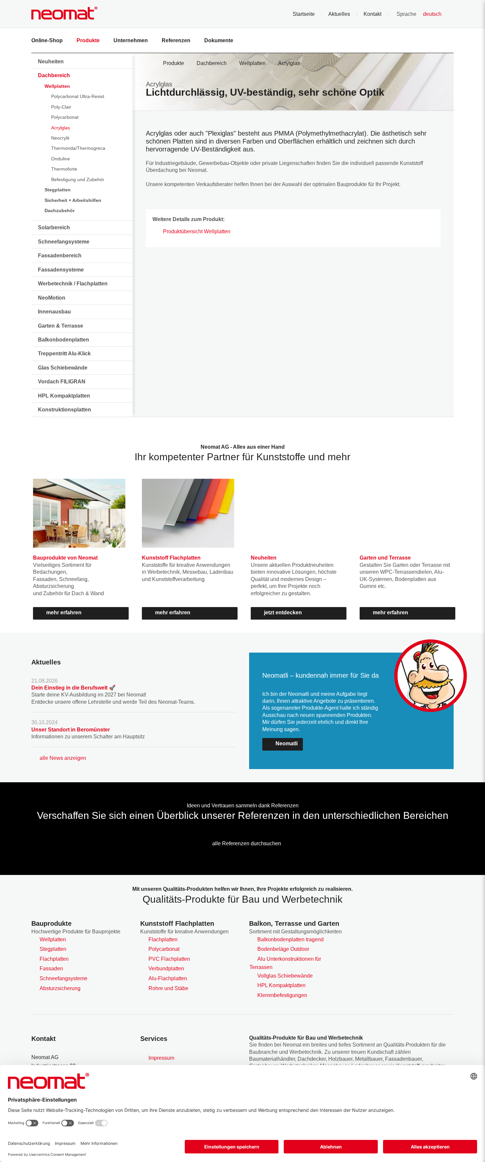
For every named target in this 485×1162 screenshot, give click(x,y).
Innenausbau (54, 311)
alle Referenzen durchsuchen (246, 843)
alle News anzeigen (63, 758)
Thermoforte (64, 169)
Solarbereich (54, 227)
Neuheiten (51, 61)
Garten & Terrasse (60, 326)
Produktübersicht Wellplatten (196, 231)
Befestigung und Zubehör (77, 179)
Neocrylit (60, 138)
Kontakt (372, 14)
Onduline (60, 158)
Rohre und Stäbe (168, 988)
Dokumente (218, 40)
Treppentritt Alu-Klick (64, 353)
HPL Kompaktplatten (64, 396)
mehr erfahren (63, 612)
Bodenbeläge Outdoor (283, 949)
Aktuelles (339, 14)
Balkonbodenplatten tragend (290, 939)
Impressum (161, 1058)
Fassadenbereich (59, 255)
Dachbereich (54, 75)
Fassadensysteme (61, 270)
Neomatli (286, 743)
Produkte (88, 40)
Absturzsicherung (60, 988)
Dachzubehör (60, 210)
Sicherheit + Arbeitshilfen (73, 200)
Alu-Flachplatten (167, 978)
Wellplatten (57, 86)
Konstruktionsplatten (64, 409)
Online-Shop (47, 40)
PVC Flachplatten (169, 959)
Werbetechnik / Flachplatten (73, 283)
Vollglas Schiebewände (285, 976)
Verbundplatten (166, 968)
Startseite (304, 14)
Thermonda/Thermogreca (78, 148)
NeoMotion (51, 298)
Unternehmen (130, 40)
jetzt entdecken (283, 612)
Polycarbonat (65, 117)
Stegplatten (58, 189)
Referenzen (176, 40)
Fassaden (51, 968)
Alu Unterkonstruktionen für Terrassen (285, 963)
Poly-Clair (61, 107)
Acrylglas (60, 127)
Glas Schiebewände (62, 368)
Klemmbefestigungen (282, 995)
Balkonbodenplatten (63, 339)
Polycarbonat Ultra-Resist (77, 96)
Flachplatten (54, 959)
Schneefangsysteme (63, 241)
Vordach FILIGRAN (61, 381)
